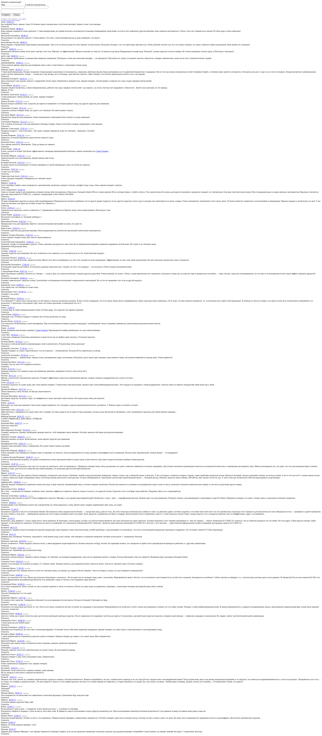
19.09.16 (22, 627)
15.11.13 (19, 101)
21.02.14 (12, 183)
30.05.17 (19, 693)
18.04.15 (21, 437)
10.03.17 (14, 668)
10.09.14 (16, 314)
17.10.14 (23, 348)
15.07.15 (15, 464)
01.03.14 (21, 190)
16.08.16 (19, 614)
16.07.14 (23, 271)
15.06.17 (11, 707)
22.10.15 (10, 518)
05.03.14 (11, 199)
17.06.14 (25, 264)
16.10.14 (15, 335)
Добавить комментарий (11, 2)
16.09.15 (23, 496)
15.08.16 (22, 605)
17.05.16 (20, 568)
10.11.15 (12, 534)
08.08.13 (19, 29)
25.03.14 (11, 208)
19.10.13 (23, 94)
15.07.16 (22, 598)
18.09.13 (12, 49)
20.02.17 (20, 654)
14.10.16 (21, 641)
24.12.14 (10, 382)
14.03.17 (12, 686)
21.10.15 (14, 509)
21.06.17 (17, 716)
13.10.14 (17, 321)
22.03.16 (23, 541)
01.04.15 (26, 430)
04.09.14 (24, 278)
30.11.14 (12, 376)
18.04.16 (20, 561)
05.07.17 (12, 729)
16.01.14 (16, 149)
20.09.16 (19, 634)
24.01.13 (10, 22)
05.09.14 (22, 292)
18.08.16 (21, 620)
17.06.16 (11, 591)
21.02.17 (19, 661)
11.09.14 (10, 308)
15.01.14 (24, 128)
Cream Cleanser (102, 151)
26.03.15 (18, 423)
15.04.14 (30, 242)
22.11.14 (21, 362)
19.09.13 (20, 63)
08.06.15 (22, 450)
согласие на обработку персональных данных (13, 19)
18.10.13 (19, 70)
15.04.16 (20, 555)
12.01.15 (10, 403)
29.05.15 (22, 444)
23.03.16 (21, 548)
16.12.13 (20, 115)
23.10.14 (24, 355)
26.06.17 (11, 722)
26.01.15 (21, 416)
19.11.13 (22, 108)
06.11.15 (13, 527)
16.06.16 (19, 575)
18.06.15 (29, 457)
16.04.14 (21, 258)
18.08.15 (17, 482)
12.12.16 (15, 648)
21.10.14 (10, 328)
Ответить (5, 26)
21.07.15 (11, 473)
